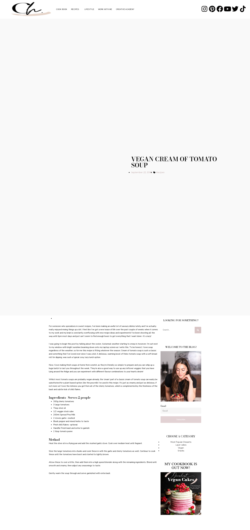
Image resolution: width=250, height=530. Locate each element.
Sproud (63, 414)
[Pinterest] (212, 9)
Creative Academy (125, 9)
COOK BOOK (61, 9)
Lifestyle (89, 9)
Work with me (105, 9)
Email (163, 406)
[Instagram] (204, 9)
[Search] (198, 330)
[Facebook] (220, 9)
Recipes (75, 9)
